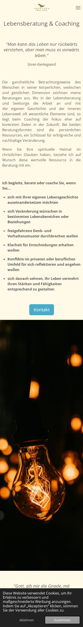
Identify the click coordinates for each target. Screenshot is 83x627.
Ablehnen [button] (26, 620)
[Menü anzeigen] (78, 7)
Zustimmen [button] (62, 620)
